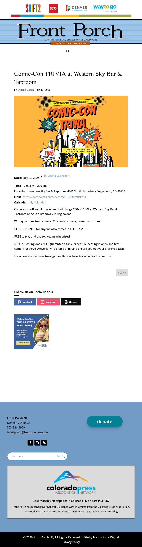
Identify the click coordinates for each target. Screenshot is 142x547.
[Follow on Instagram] (37, 443)
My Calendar (37, 202)
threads (73, 301)
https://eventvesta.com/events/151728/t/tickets (54, 197)
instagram (51, 301)
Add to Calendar (57, 175)
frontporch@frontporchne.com (27, 432)
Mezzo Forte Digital (106, 537)
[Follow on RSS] (44, 443)
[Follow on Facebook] (30, 443)
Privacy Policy (71, 542)
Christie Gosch (25, 89)
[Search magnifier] (63, 456)
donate (104, 421)
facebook (28, 301)
